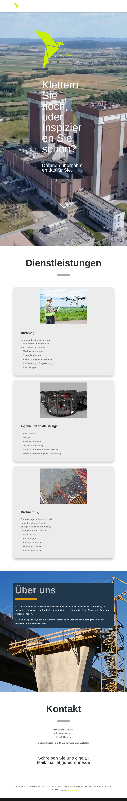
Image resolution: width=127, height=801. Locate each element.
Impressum (73, 790)
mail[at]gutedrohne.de (68, 762)
